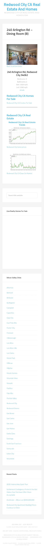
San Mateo (11, 428)
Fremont (10, 333)
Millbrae (10, 363)
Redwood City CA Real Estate (19, 116)
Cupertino (10, 313)
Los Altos (10, 343)
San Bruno (10, 413)
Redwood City (12, 403)
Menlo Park (11, 358)
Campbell (10, 308)
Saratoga (10, 438)
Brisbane (10, 298)
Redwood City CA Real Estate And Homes (22, 6)
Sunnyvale (10, 449)
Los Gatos (10, 353)
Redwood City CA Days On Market (19, 173)
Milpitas (9, 368)
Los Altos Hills (12, 348)
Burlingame (11, 303)
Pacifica (9, 388)
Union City (10, 454)
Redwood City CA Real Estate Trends (22, 123)
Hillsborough (11, 338)
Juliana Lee (16, 524)
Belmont (10, 293)
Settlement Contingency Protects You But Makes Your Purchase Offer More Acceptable (22, 492)
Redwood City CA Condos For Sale (19, 103)
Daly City (10, 318)
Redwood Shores (13, 408)
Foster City (11, 328)
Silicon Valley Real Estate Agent (17, 527)
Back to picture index (14, 66)
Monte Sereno (12, 373)
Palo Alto (10, 393)
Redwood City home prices (16, 147)
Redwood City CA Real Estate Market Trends (21, 535)
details (22, 90)
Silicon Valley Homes (10, 543)
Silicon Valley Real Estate (26, 543)
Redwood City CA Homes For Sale (20, 97)
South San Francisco (14, 443)
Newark (10, 383)
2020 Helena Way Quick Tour (17, 484)
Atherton (10, 288)
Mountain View (12, 378)
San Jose (10, 423)
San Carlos (10, 418)
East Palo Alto (12, 323)
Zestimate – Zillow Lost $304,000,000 (20, 500)
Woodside (10, 459)
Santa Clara (11, 433)
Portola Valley (12, 398)
